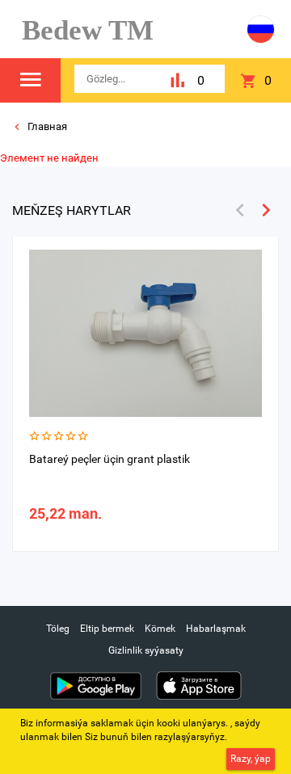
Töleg (58, 628)
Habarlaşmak (216, 628)
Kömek (160, 628)
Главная (46, 126)
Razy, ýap (250, 758)
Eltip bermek (107, 628)
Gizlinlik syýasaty (145, 650)
